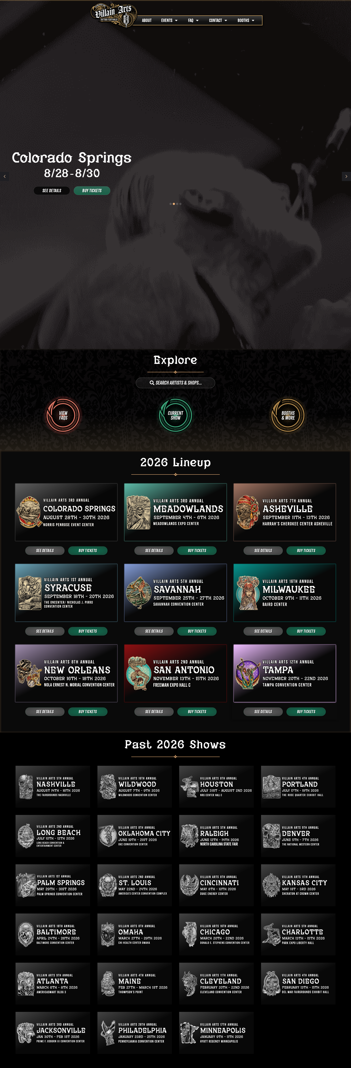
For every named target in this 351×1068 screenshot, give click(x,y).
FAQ (190, 20)
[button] (346, 176)
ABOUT (147, 20)
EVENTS (166, 20)
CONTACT (215, 20)
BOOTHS (243, 20)
